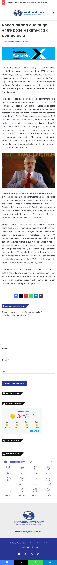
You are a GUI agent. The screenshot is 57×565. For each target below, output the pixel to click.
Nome (5, 349)
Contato (35, 547)
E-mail (5, 360)
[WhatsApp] (31, 296)
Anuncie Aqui (24, 547)
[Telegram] (36, 296)
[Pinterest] (26, 296)
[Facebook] (16, 296)
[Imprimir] (41, 296)
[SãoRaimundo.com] (28, 13)
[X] (21, 296)
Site (3, 371)
